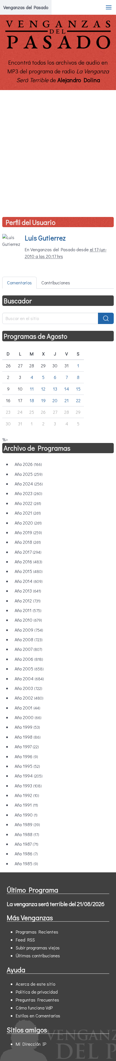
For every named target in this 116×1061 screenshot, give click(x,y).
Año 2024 (29, 484)
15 (78, 389)
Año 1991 (26, 805)
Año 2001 (27, 708)
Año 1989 (27, 824)
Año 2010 (28, 620)
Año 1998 (28, 737)
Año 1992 (27, 795)
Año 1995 (27, 766)
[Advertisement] (58, 151)
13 (55, 389)
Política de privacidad (37, 992)
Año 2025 (29, 474)
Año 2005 (29, 669)
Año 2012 (28, 601)
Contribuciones (55, 283)
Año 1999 (27, 727)
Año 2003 (28, 688)
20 (54, 400)
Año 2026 (28, 464)
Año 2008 (29, 639)
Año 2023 (28, 493)
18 (32, 400)
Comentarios (19, 283)
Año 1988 (27, 834)
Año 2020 (28, 523)
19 (43, 400)
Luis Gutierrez (45, 237)
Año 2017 (28, 552)
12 (43, 389)
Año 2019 (28, 532)
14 (66, 389)
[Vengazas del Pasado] (58, 48)
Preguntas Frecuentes (37, 1000)
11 (32, 389)
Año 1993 (28, 786)
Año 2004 (29, 678)
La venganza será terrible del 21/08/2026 (55, 903)
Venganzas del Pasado (25, 7)
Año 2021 (28, 513)
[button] (108, 7)
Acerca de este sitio (35, 984)
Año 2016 (28, 561)
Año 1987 (26, 844)
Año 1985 (26, 863)
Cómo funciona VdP (34, 1008)
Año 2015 (29, 571)
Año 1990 (26, 815)
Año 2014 (29, 581)
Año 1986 (26, 854)
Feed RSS (25, 940)
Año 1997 (27, 746)
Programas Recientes (37, 932)
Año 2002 (29, 698)
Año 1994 (29, 776)
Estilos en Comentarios (38, 1016)
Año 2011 (28, 610)
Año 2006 (29, 659)
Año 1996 (26, 756)
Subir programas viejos (38, 948)
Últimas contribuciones (38, 955)
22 (78, 400)
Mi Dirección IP (31, 1044)
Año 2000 (28, 717)
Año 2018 (28, 542)
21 (66, 400)
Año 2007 (28, 649)
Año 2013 (28, 591)
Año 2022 (28, 503)
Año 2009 (29, 630)
